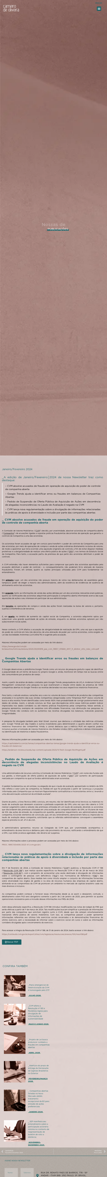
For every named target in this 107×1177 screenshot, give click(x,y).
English (98, 3)
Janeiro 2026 (36, 1112)
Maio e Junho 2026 (38, 1024)
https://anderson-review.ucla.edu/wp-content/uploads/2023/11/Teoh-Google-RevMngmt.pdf (43, 750)
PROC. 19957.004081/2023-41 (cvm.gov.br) (21, 845)
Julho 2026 (35, 995)
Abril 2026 (34, 1053)
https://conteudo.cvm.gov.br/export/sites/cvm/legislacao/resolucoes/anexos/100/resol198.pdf (44, 934)
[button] (99, 9)
